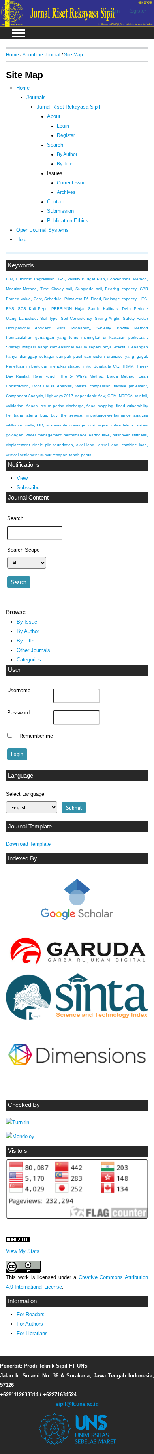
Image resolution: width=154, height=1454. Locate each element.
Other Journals (33, 650)
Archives (66, 192)
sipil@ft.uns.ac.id (77, 1404)
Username (18, 690)
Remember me (36, 736)
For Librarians (32, 1333)
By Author (28, 631)
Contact (56, 202)
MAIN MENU (18, 33)
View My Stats (22, 1251)
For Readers (31, 1314)
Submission (60, 211)
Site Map (73, 54)
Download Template (28, 844)
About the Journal (41, 54)
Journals (36, 97)
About (53, 116)
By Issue (27, 622)
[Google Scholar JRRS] (77, 902)
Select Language (25, 794)
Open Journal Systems (42, 230)
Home (12, 54)
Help (21, 239)
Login (113, 11)
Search (55, 145)
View (22, 478)
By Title (25, 641)
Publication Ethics (67, 221)
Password (18, 713)
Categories (29, 660)
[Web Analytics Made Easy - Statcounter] (18, 1241)
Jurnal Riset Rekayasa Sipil (68, 107)
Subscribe (28, 487)
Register (136, 11)
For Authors (30, 1324)
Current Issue (71, 183)
